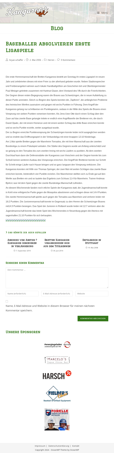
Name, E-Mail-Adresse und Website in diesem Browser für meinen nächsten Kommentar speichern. (50, 308)
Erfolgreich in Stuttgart (91, 241)
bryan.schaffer (16, 60)
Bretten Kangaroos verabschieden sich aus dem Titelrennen (57, 243)
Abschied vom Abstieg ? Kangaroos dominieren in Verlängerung (22, 243)
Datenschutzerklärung (58, 446)
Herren (51, 60)
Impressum (40, 446)
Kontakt (75, 446)
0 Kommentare (68, 60)
